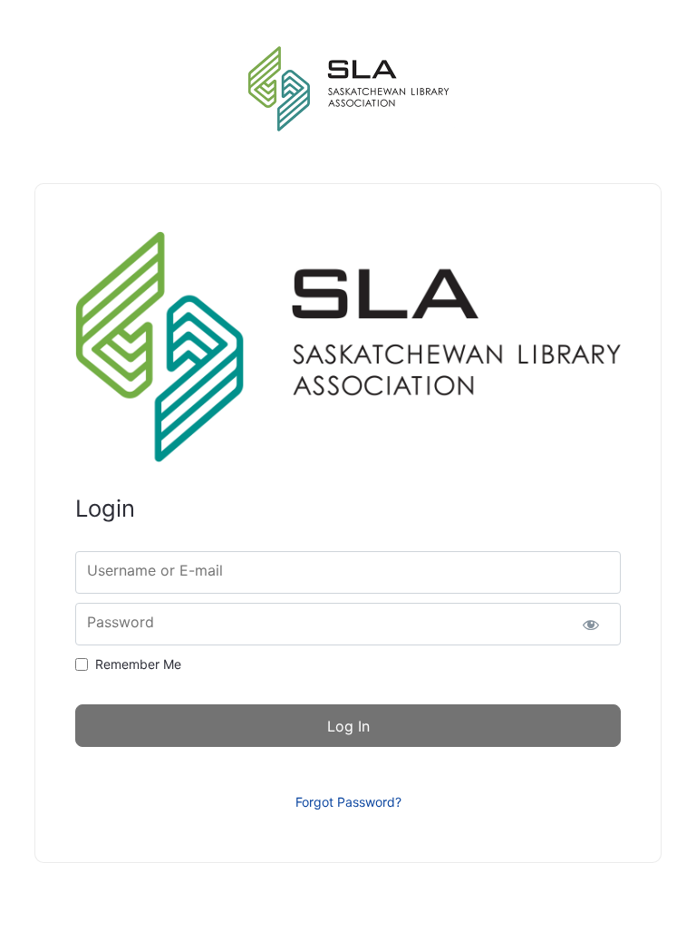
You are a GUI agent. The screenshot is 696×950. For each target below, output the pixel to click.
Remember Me (138, 664)
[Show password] (591, 624)
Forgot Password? (348, 801)
